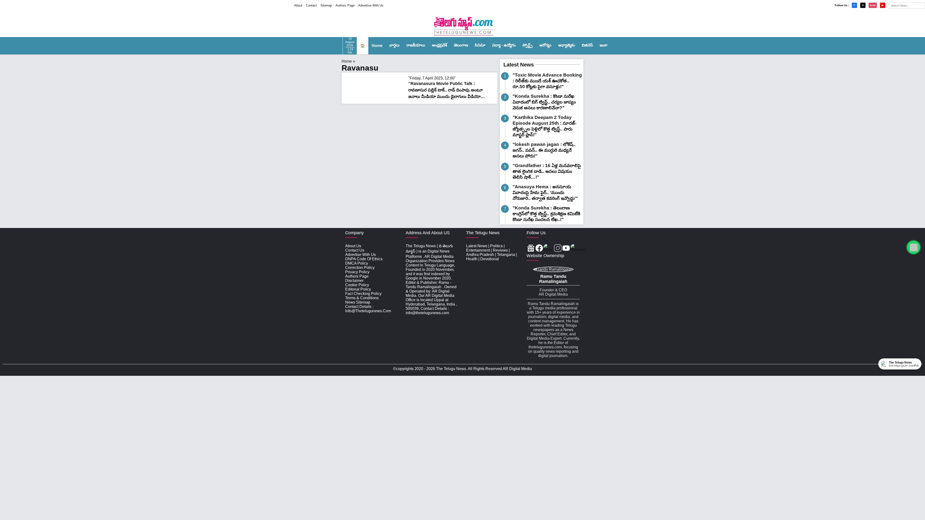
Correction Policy (360, 268)
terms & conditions (362, 298)
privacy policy (357, 272)
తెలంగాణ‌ (461, 45)
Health (471, 259)
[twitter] (548, 248)
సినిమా (480, 45)
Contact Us (354, 250)
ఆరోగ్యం (545, 45)
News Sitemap (357, 302)
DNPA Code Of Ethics (364, 259)
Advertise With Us (370, 5)
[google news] (531, 248)
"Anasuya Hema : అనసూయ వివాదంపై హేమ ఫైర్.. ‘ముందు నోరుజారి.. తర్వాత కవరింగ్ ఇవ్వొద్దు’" (545, 192)
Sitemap (326, 5)
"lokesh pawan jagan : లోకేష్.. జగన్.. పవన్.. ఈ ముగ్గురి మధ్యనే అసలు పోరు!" (544, 150)
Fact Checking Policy (363, 294)
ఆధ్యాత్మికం (566, 45)
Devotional (489, 259)
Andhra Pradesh (480, 255)
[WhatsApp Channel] (913, 247)
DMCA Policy (356, 263)
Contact (311, 5)
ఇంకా (604, 45)
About (298, 5)
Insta (873, 5)
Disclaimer (354, 281)
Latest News (518, 65)
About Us (353, 246)
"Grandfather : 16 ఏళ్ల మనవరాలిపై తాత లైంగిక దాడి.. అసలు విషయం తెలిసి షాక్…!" (547, 171)
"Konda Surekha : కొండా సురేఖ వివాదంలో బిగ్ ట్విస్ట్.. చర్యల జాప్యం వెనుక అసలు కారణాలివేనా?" (544, 102)
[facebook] (539, 248)
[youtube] (566, 248)
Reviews (500, 250)
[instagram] (558, 248)
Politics (496, 246)
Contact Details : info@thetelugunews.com (368, 309)
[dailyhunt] (578, 248)
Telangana (506, 255)
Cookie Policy (357, 285)
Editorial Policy (358, 289)
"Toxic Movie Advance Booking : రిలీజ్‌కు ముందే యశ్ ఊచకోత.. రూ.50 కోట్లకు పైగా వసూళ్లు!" (547, 80)
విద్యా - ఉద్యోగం (504, 45)
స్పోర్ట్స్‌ (527, 45)
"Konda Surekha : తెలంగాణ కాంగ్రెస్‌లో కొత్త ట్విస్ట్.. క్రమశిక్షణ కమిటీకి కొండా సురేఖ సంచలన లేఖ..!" (546, 213)
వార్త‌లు (394, 45)
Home (377, 46)
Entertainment (478, 250)
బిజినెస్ (587, 45)
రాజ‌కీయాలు (415, 45)
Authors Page (345, 5)
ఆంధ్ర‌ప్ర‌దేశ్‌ (439, 45)
